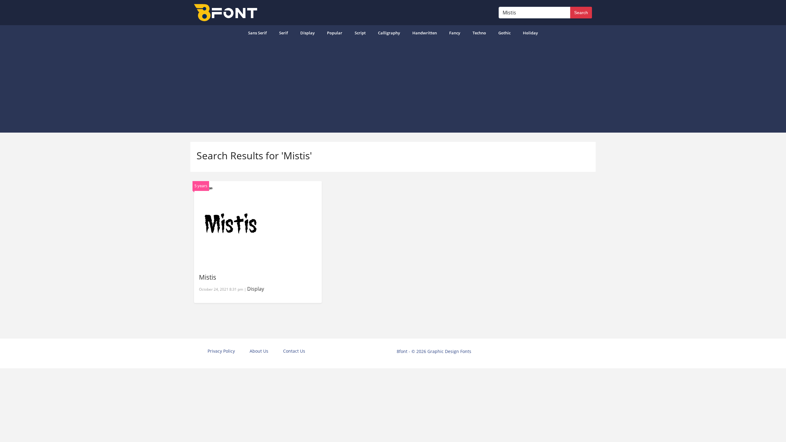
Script (360, 33)
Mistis (207, 277)
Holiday (530, 33)
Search (581, 12)
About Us (259, 351)
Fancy (454, 33)
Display (307, 33)
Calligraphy (389, 33)
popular (334, 33)
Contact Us (294, 351)
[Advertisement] (393, 87)
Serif (283, 33)
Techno (479, 33)
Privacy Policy (221, 351)
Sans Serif (257, 33)
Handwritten (424, 33)
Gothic (504, 33)
